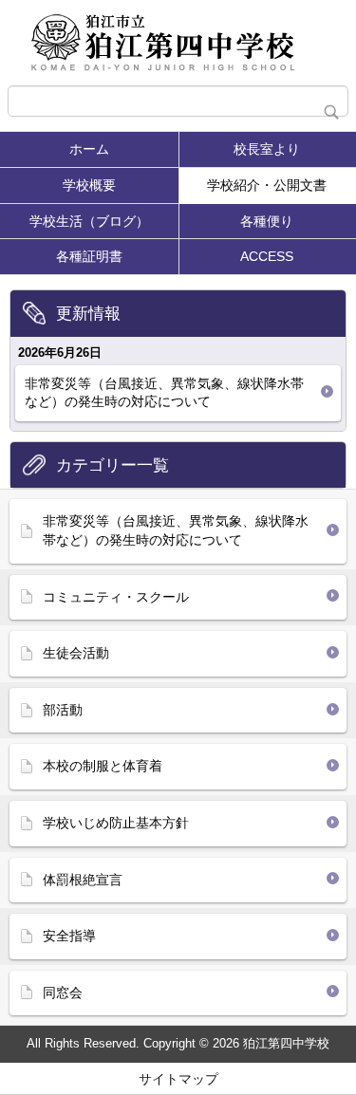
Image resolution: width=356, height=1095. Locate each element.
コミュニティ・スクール (116, 596)
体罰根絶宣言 (82, 879)
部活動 (63, 709)
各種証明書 (89, 256)
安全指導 (69, 935)
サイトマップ (178, 1078)
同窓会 (63, 992)
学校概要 (89, 185)
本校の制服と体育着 (102, 765)
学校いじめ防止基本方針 (116, 822)
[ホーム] (178, 42)
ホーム (89, 149)
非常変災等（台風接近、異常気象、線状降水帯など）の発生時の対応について (164, 393)
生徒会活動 (76, 652)
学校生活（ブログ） (89, 221)
